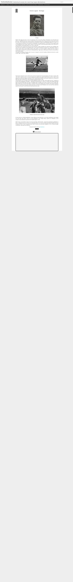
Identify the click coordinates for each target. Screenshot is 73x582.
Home (8, 4)
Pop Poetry (24, 4)
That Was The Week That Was (15, 4)
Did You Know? (47, 4)
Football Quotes (40, 4)
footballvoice (42, 126)
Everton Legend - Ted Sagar (37, 11)
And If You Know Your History (31, 4)
